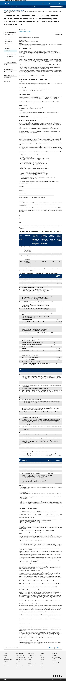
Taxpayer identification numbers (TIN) (8, 80)
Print (58, 647)
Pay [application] (8, 6)
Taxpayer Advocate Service (20, 657)
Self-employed (7, 46)
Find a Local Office (7, 665)
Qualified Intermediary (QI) (11, 62)
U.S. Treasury (54, 655)
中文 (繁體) (42, 659)
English (50, 3)
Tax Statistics (6, 661)
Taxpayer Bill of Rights (20, 655)
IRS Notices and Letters (32, 655)
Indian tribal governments (9, 75)
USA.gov (53, 660)
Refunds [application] (12, 6)
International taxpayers (8, 67)
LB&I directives (9, 60)
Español (41, 655)
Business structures (8, 41)
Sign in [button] (60, 3)
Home (5, 10)
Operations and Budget (8, 659)
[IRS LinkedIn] (59, 676)
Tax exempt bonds (7, 77)
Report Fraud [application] (32, 6)
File (7, 10)
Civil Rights (18, 661)
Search (61, 6)
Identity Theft (30, 657)
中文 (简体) (42, 657)
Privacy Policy (54, 679)
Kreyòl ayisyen (42, 667)
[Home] (6, 2)
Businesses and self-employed (13, 10)
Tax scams (29, 659)
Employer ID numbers (9, 36)
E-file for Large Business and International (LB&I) (11, 53)
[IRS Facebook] (53, 676)
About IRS (5, 655)
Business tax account (9, 34)
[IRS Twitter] (55, 676)
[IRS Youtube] (61, 676)
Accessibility (60, 679)
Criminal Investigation (32, 663)
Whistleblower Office (31, 665)
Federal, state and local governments (8, 72)
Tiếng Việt (41, 665)
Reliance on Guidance (19, 667)
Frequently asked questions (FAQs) (25, 31)
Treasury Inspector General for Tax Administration (56, 658)
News (46, 3)
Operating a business (9, 43)
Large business (21, 10)
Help (43, 3)
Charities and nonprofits (8, 64)
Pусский (41, 663)
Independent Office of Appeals (21, 659)
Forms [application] (27, 6)
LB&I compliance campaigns (10, 57)
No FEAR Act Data (19, 665)
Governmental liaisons (8, 69)
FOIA (16, 663)
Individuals (6, 30)
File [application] (5, 6)
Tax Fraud (29, 661)
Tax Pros (56, 3)
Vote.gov (53, 665)
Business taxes (7, 39)
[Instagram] (57, 676)
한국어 (41, 661)
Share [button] (52, 647)
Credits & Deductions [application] (20, 6)
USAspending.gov (55, 662)
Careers (5, 657)
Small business (7, 48)
